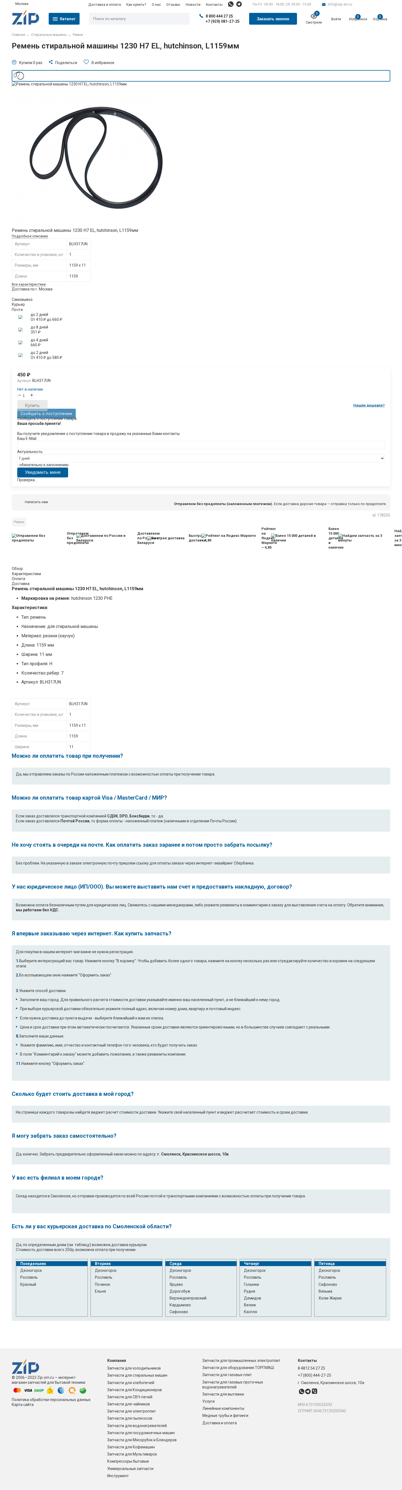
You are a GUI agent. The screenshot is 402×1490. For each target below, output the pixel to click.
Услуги (208, 1401)
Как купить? (136, 4)
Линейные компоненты (223, 1408)
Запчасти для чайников (128, 1404)
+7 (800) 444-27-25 (314, 1375)
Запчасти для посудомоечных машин (141, 1433)
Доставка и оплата (104, 4)
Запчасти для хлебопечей (130, 1383)
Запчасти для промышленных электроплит (241, 1360)
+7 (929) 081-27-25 (223, 21)
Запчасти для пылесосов (129, 1418)
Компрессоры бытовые (128, 1461)
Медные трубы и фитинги (225, 1415)
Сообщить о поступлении (46, 413)
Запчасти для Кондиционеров (134, 1390)
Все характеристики (29, 284)
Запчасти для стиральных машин (137, 1375)
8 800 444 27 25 (219, 16)
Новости (193, 4)
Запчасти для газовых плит (227, 1375)
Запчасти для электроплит (131, 1411)
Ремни (19, 522)
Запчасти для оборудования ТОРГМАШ (238, 1367)
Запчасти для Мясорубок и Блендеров (142, 1440)
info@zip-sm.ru (340, 4)
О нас (156, 4)
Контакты (214, 4)
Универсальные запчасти (130, 1468)
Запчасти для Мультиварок (132, 1454)
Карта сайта (23, 1404)
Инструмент (118, 1476)
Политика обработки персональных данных (51, 1399)
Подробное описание (30, 236)
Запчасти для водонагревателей (137, 1425)
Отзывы (173, 4)
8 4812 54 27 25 (311, 1368)
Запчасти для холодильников (134, 1368)
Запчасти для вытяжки (223, 1394)
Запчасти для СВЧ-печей (129, 1397)
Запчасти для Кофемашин (131, 1447)
